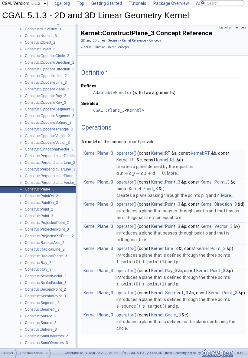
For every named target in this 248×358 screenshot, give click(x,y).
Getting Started (106, 3)
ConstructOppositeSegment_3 (49, 116)
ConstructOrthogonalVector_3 (49, 149)
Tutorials (137, 3)
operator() (126, 153)
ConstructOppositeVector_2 (47, 136)
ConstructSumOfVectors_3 (46, 343)
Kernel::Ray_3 (164, 270)
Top (80, 3)
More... (173, 173)
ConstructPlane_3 (39, 189)
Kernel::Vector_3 (217, 226)
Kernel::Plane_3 (98, 153)
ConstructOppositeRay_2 (45, 96)
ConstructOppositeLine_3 (46, 82)
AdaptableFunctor (112, 92)
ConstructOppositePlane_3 (47, 89)
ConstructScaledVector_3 (46, 283)
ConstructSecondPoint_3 (45, 296)
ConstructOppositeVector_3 (47, 142)
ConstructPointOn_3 (41, 203)
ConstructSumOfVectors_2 (46, 336)
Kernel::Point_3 (165, 182)
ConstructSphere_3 (41, 329)
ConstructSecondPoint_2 (45, 289)
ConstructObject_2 (40, 42)
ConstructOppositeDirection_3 (49, 69)
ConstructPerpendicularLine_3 (50, 169)
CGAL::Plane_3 (109, 110)
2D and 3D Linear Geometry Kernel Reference (113, 40)
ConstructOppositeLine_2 (46, 76)
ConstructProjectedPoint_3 (47, 229)
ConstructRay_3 (38, 269)
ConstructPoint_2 (39, 209)
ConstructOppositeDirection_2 (49, 62)
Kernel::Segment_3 (169, 292)
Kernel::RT (161, 153)
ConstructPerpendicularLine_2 (50, 162)
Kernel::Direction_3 (219, 204)
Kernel (134, 110)
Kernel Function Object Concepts (106, 47)
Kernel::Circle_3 (166, 314)
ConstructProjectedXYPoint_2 (49, 236)
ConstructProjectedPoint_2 (47, 223)
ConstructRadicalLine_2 (45, 249)
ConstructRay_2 (38, 263)
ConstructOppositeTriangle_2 (49, 129)
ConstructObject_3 (40, 49)
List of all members (232, 27)
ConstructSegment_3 (42, 309)
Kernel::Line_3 (164, 248)
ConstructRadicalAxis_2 (44, 243)
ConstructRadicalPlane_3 (46, 256)
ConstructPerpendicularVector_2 (51, 183)
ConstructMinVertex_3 (43, 29)
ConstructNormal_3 (41, 36)
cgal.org (62, 3)
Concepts (155, 40)
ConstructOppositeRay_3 (45, 102)
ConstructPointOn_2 (41, 196)
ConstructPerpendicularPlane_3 (51, 176)
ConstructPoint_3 (39, 216)
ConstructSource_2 (41, 316)
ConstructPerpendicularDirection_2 (54, 156)
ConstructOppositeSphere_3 (48, 122)
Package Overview (171, 3)
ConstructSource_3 (41, 323)
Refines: (89, 85)
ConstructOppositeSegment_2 (49, 109)
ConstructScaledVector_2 (46, 276)
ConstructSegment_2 (42, 303)
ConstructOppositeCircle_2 (47, 56)
